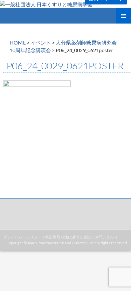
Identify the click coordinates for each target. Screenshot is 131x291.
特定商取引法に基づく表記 (68, 237)
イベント (41, 42)
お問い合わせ (106, 237)
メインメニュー (123, 16)
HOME (18, 42)
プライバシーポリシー (22, 237)
